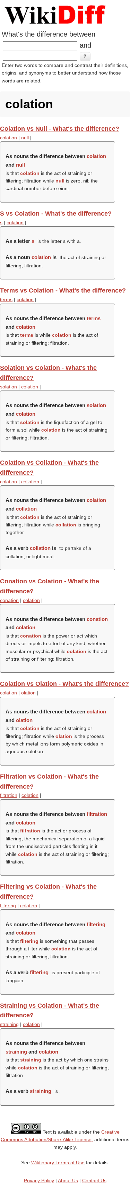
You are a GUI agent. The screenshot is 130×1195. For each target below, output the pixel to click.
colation (8, 137)
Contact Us (94, 1180)
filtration (8, 795)
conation (9, 600)
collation (30, 481)
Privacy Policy (39, 1180)
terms (6, 299)
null (25, 137)
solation (8, 386)
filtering (8, 905)
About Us (68, 1180)
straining (9, 1024)
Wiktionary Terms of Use (58, 1162)
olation (28, 692)
